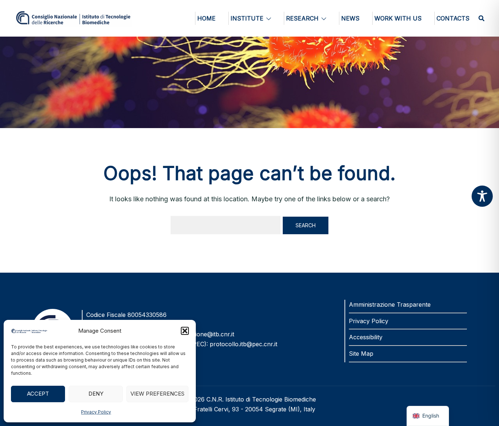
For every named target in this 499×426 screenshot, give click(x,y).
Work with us (398, 18)
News (350, 18)
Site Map (361, 353)
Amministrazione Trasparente (390, 304)
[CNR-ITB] (73, 17)
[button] (184, 331)
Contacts (453, 18)
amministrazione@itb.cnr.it (198, 334)
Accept (38, 393)
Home (206, 18)
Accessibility (365, 337)
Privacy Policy (96, 412)
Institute (247, 18)
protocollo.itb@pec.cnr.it (243, 344)
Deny (95, 393)
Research (302, 18)
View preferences (157, 393)
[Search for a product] (481, 18)
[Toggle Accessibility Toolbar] (482, 196)
